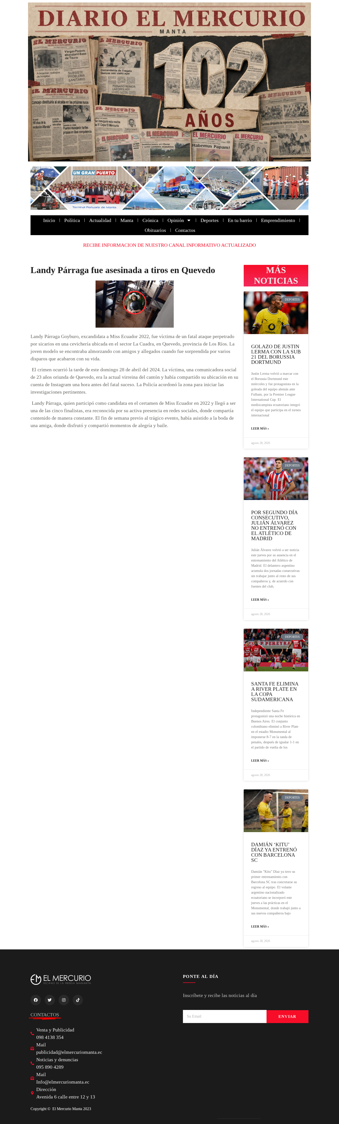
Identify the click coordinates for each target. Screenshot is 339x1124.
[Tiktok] (78, 1000)
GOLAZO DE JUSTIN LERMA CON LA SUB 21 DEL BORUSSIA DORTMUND (276, 354)
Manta (126, 220)
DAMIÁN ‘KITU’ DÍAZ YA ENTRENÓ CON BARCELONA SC (274, 852)
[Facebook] (36, 1000)
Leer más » (260, 428)
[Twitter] (50, 1000)
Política (72, 220)
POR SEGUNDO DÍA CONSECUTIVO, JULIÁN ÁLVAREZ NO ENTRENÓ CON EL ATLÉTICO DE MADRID (274, 525)
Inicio (49, 220)
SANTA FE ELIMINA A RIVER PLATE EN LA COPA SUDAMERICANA (274, 691)
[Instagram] (64, 1000)
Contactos (185, 230)
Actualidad (100, 220)
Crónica (150, 220)
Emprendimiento (278, 220)
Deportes (210, 220)
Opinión (176, 220)
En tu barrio (240, 220)
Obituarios (155, 230)
